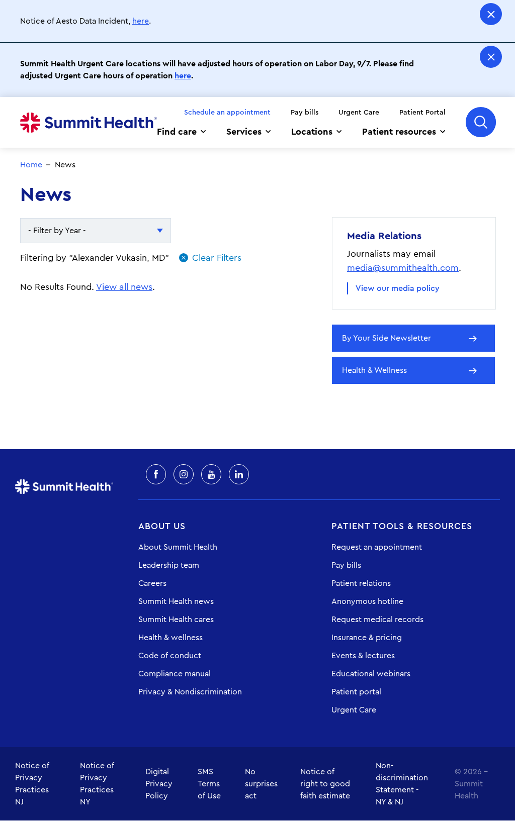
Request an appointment (376, 547)
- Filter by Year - (57, 231)
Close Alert (491, 14)
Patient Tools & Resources (401, 526)
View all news (124, 286)
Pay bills (304, 112)
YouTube (211, 474)
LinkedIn (239, 474)
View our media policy (398, 288)
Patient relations (361, 583)
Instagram (184, 474)
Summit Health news (176, 601)
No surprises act (261, 784)
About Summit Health (177, 547)
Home (88, 123)
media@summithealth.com (403, 267)
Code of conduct (169, 656)
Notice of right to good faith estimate (325, 784)
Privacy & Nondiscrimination (190, 692)
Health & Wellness (374, 370)
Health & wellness (170, 638)
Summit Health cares (176, 619)
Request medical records (377, 619)
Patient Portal (422, 112)
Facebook (156, 474)
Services (244, 131)
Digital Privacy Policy (159, 784)
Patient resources (399, 131)
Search (481, 122)
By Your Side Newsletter (386, 338)
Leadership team (168, 565)
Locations (311, 131)
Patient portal (356, 692)
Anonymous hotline (367, 601)
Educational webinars (370, 674)
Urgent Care (358, 112)
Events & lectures (363, 656)
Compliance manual (174, 674)
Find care (177, 131)
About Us (162, 526)
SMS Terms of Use (209, 784)
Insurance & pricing (366, 638)
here (140, 21)
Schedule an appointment (227, 112)
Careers (152, 583)
